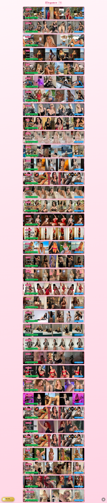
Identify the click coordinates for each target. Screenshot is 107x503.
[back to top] (103, 499)
